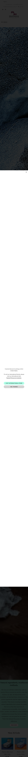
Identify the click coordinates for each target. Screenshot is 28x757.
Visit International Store (14, 383)
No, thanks (14, 386)
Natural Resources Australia (13, 378)
